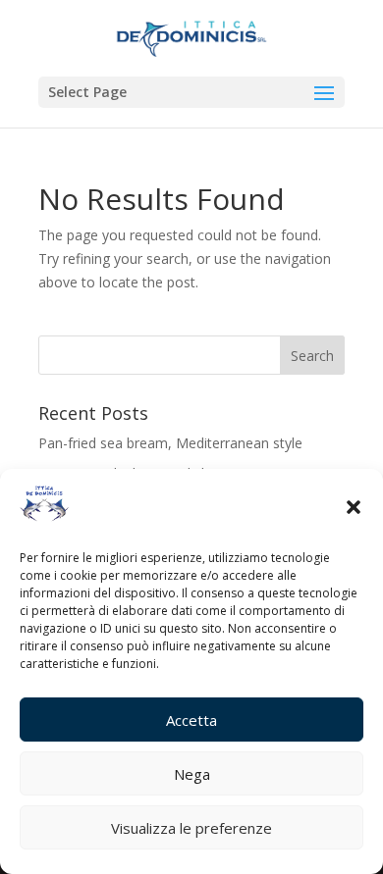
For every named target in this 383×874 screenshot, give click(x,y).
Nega (192, 774)
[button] (353, 507)
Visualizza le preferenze (191, 828)
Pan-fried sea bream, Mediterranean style (170, 443)
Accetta (191, 720)
